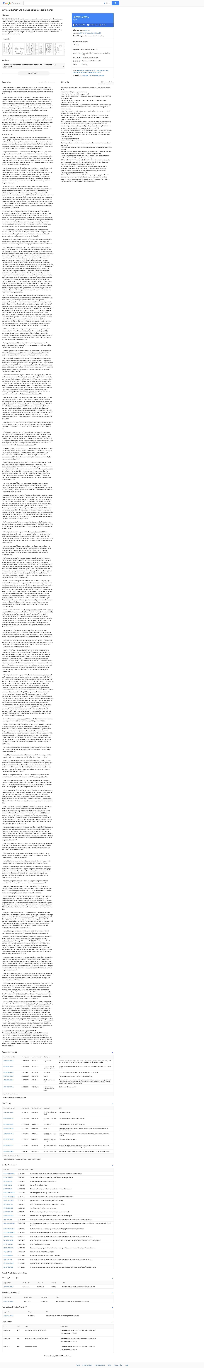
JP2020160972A (9, 1145)
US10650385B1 (8, 1255)
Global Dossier (93, 75)
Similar (103, 25)
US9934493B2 (8, 1181)
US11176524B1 (8, 1244)
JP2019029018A (9, 1139)
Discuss (101, 75)
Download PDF (80, 25)
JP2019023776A (9, 1134)
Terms (109, 1365)
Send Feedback (87, 1365)
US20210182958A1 (9, 1173)
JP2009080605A (9, 1080)
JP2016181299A (8, 1263)
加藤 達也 (82, 33)
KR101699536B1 (8, 1248)
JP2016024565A (9, 1112)
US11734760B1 (8, 1177)
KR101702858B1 (8, 1267)
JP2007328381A (9, 1076)
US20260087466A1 (9, 1232)
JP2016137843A (8, 1286)
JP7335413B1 (8, 1219)
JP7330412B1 (8, 1259)
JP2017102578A (9, 1118)
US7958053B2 (8, 1189)
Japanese (87, 30)
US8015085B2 (8, 1185)
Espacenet (85, 75)
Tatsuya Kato (90, 33)
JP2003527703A (9, 1066)
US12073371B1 (8, 1204)
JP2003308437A (9, 1072)
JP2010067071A (9, 1087)
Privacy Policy (118, 1365)
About (78, 1365)
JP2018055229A (9, 1128)
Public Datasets (100, 1365)
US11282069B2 (8, 1208)
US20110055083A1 (9, 1196)
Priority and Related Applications (91, 72)
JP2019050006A (8, 1215)
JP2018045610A (9, 1124)
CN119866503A (8, 1240)
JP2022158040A (9, 1151)
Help (126, 1365)
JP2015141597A (8, 1200)
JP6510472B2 (8, 1252)
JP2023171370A (8, 1236)
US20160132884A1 (9, 1193)
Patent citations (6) (82, 70)
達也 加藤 (98, 33)
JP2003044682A (9, 1061)
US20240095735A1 (9, 1229)
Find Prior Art (93, 25)
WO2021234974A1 (9, 1223)
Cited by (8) (91, 70)
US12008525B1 (8, 1212)
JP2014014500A (8, 1301)
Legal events (100, 70)
